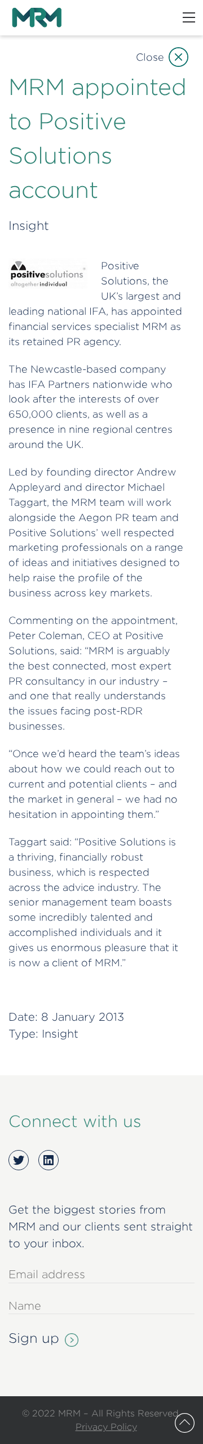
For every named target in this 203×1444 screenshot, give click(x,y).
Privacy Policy (106, 1427)
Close (150, 57)
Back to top (185, 1423)
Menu (189, 17)
